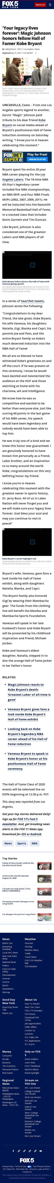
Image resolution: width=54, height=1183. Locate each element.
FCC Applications (32, 1040)
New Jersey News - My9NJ (11, 1089)
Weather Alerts (32, 950)
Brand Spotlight (32, 1073)
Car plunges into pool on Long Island (19, 914)
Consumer (7, 1055)
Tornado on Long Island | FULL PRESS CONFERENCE (16, 889)
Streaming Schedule (7, 948)
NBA (34, 843)
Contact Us (30, 1030)
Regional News (8, 1082)
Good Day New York (8, 1001)
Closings (29, 946)
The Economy (8, 1066)
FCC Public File (31, 1037)
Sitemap (6, 992)
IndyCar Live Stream (30, 1108)
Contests (29, 1033)
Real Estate (7, 1073)
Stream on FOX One (31, 1082)
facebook (13, 1151)
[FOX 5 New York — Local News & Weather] (10, 4)
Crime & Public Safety (9, 970)
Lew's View (30, 1062)
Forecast (29, 943)
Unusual (6, 978)
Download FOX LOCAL (32, 1018)
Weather (30, 939)
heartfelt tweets (32, 301)
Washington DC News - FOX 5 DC (10, 1103)
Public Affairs (31, 1027)
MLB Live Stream (33, 1097)
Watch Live (40, 5)
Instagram (19, 1151)
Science (5, 982)
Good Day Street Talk (10, 1008)
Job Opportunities (33, 1023)
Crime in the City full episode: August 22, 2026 (15, 876)
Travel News (30, 957)
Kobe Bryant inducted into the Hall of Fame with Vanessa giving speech (25, 282)
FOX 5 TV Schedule (33, 1010)
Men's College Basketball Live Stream (32, 1115)
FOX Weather (31, 966)
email (40, 1151)
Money (6, 1051)
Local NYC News (10, 952)
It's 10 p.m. (30, 1044)
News (37, 49)
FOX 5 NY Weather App (33, 961)
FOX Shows (30, 1014)
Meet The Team (32, 1007)
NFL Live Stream (32, 1087)
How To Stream (32, 1003)
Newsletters (8, 988)
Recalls (5, 1059)
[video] (44, 866)
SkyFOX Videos (32, 1069)
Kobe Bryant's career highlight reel (19, 558)
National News (9, 962)
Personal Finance (10, 1069)
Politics (5, 965)
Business (6, 1062)
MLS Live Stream (33, 1136)
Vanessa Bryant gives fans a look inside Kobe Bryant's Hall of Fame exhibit (28, 714)
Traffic (28, 953)
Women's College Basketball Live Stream (33, 1124)
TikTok (24, 1151)
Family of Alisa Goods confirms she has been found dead (18, 864)
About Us (31, 999)
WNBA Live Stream (30, 1131)
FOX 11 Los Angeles (26, 49)
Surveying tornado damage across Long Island (18, 902)
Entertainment (9, 975)
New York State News (9, 957)
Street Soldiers (31, 1059)
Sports (21, 843)
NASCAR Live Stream (31, 1102)
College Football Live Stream (32, 1092)
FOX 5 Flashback (32, 1066)
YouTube (30, 1151)
